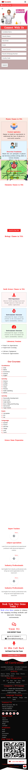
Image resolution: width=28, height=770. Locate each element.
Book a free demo (7, 610)
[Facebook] (3, 713)
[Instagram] (7, 713)
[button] (25, 1)
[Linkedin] (10, 713)
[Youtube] (14, 713)
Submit (5, 65)
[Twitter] (17, 713)
